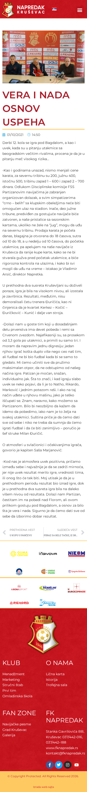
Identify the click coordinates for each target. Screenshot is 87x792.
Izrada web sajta (43, 787)
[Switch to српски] (54, 9)
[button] (80, 10)
